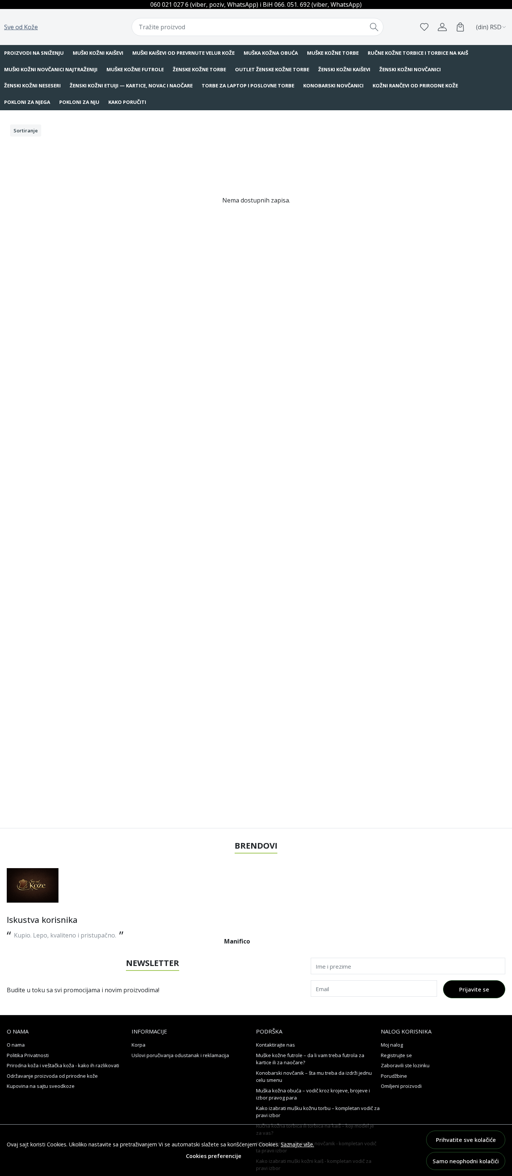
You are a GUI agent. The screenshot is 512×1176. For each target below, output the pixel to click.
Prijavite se (474, 989)
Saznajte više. (297, 1144)
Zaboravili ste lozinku (405, 1065)
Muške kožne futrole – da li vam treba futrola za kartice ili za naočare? (310, 1059)
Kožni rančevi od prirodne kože (415, 85)
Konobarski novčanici (333, 85)
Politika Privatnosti (28, 1055)
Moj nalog (392, 1044)
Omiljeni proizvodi (401, 1086)
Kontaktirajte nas (275, 1044)
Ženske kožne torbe (199, 69)
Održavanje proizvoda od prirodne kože (52, 1075)
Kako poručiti (127, 102)
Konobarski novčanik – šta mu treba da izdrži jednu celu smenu (314, 1077)
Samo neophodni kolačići (466, 1161)
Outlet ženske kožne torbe (272, 69)
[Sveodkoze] (32, 885)
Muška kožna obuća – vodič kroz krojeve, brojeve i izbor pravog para (313, 1094)
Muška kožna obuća (271, 53)
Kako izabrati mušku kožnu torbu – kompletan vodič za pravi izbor (318, 1112)
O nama (16, 1044)
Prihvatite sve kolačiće (466, 1139)
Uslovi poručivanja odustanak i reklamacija (180, 1055)
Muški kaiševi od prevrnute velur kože (183, 53)
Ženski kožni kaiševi (344, 69)
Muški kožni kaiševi (98, 53)
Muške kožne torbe (333, 53)
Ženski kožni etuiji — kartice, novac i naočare (131, 85)
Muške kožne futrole (135, 69)
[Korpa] (460, 27)
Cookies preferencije (213, 1156)
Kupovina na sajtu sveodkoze (41, 1086)
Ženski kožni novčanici (410, 69)
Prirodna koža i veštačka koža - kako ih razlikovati (63, 1065)
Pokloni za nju (79, 102)
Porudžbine (394, 1075)
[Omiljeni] (424, 27)
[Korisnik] (442, 27)
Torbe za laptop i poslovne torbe (248, 85)
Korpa (138, 1044)
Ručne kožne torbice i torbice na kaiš (418, 53)
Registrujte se (396, 1055)
